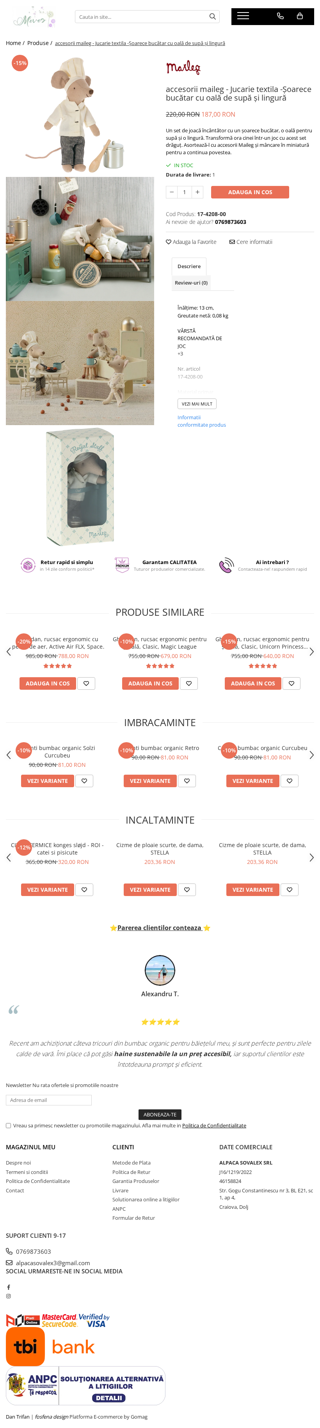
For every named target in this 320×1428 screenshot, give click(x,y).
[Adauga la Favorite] (86, 683)
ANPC (119, 1208)
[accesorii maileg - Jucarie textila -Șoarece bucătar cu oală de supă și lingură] (80, 115)
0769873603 (32, 1251)
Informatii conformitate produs (202, 421)
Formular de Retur (133, 1217)
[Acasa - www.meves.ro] (34, 16)
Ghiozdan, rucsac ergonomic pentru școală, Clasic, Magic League (160, 642)
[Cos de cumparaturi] (300, 16)
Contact (15, 1190)
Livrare (120, 1190)
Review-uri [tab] (191, 282)
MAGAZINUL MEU (30, 1147)
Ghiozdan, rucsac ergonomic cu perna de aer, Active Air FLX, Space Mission (57, 642)
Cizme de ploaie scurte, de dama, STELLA (160, 848)
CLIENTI (123, 1147)
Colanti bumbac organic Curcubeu (263, 748)
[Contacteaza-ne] (280, 16)
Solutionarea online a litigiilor (146, 1199)
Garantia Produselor (135, 1181)
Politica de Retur (131, 1172)
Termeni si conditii (27, 1172)
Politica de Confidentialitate (214, 1125)
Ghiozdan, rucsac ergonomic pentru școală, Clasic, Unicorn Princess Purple (262, 642)
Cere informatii (253, 241)
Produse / (40, 43)
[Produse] (244, 18)
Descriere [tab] (189, 266)
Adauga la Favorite (194, 241)
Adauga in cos (250, 192)
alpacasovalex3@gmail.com (52, 1263)
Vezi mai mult (197, 404)
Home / (16, 43)
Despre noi (18, 1162)
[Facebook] (8, 1287)
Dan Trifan (18, 1416)
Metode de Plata (131, 1162)
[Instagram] (8, 1296)
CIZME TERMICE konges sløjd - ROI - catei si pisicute (57, 848)
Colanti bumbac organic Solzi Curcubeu (57, 751)
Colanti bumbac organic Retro (160, 748)
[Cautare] (213, 16)
